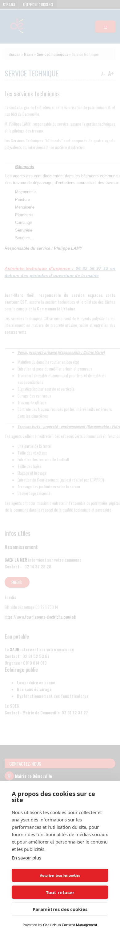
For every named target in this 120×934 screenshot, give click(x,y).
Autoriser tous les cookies (60, 875)
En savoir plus (26, 858)
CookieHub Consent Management (70, 924)
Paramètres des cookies (60, 909)
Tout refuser (60, 892)
